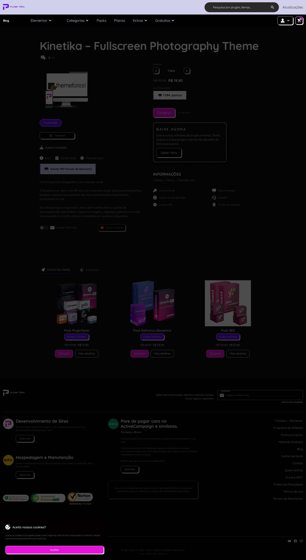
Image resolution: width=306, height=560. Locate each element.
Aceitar (54, 550)
